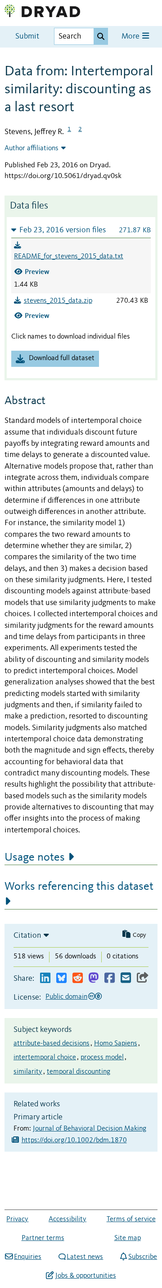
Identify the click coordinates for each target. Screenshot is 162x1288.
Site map (127, 1238)
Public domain (66, 997)
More (131, 36)
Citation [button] (27, 935)
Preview (37, 271)
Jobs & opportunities (85, 1275)
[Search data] (101, 36)
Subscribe (142, 1257)
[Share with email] (126, 978)
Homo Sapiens (115, 1043)
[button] (81, 230)
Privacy (17, 1219)
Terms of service (131, 1219)
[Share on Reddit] (77, 978)
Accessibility (67, 1219)
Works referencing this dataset (78, 886)
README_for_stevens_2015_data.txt (68, 256)
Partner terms (43, 1238)
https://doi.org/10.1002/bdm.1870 (74, 1140)
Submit (27, 36)
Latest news (85, 1257)
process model (102, 1057)
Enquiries (27, 1257)
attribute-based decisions (52, 1043)
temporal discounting (78, 1071)
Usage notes (34, 857)
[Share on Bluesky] (61, 978)
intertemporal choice (45, 1057)
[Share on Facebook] (109, 978)
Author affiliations (31, 148)
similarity (28, 1071)
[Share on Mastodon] (93, 978)
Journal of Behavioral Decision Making (89, 1128)
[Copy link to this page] (142, 978)
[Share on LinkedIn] (45, 978)
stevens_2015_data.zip (58, 301)
